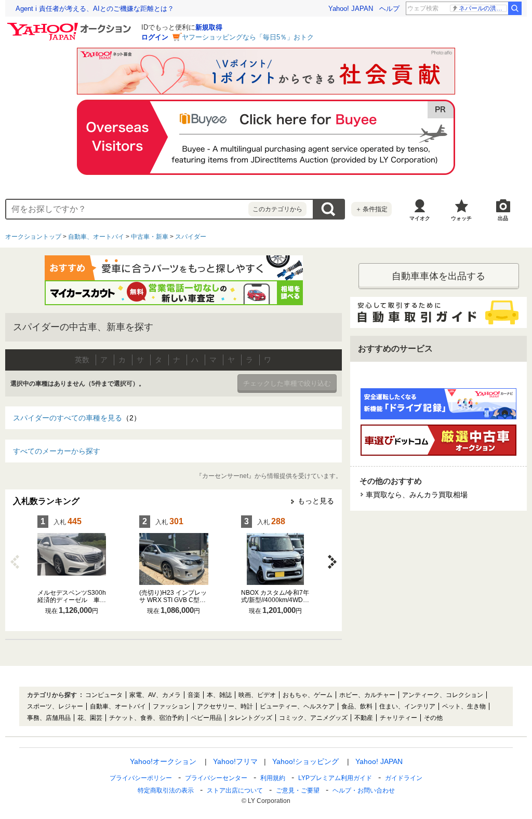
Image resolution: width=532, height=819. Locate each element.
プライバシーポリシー (141, 778)
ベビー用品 (206, 717)
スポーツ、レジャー (55, 706)
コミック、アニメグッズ (313, 717)
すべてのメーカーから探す (56, 451)
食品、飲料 (357, 706)
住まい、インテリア (407, 706)
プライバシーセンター (216, 778)
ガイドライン (403, 778)
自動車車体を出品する (438, 276)
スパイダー (190, 236)
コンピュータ (104, 695)
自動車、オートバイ (96, 236)
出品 (503, 218)
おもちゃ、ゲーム (307, 695)
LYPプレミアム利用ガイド (335, 778)
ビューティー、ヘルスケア (297, 706)
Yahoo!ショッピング (305, 761)
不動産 (363, 717)
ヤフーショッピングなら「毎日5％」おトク (248, 37)
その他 (433, 717)
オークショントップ (33, 236)
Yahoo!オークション (163, 761)
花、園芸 (89, 717)
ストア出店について (235, 790)
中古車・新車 (149, 236)
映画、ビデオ (257, 695)
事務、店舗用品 (49, 717)
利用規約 (272, 778)
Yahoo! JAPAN (350, 8)
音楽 (194, 695)
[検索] (515, 8)
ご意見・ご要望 (298, 790)
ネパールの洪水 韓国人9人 (483, 8)
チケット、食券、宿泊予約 (146, 717)
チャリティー (398, 717)
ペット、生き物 (464, 706)
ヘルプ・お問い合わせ (363, 790)
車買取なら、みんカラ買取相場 (420, 494)
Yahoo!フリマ (235, 761)
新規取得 (208, 27)
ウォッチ (461, 218)
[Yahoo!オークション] (70, 25)
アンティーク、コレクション (442, 695)
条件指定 (371, 209)
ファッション (171, 706)
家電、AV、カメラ (155, 695)
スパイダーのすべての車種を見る (77, 418)
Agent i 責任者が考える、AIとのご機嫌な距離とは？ (95, 8)
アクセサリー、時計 (225, 706)
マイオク (419, 218)
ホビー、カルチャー (367, 695)
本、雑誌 (219, 695)
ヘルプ (389, 8)
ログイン (154, 37)
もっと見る (316, 501)
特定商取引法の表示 (166, 790)
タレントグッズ (250, 717)
